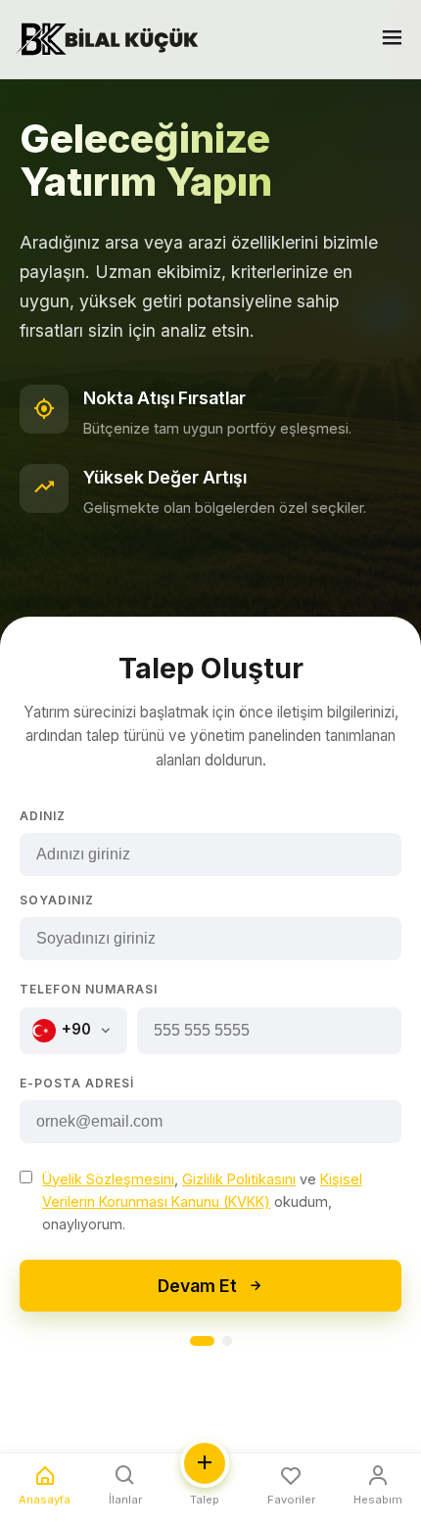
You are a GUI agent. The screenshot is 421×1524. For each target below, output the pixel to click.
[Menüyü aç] (392, 40)
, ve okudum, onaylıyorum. (202, 1201)
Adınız (43, 815)
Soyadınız (57, 900)
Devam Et (197, 1285)
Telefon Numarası (89, 989)
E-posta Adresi (77, 1083)
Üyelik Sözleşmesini (108, 1179)
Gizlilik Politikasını (239, 1179)
